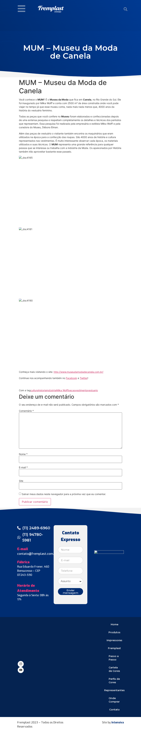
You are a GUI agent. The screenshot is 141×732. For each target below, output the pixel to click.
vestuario (93, 390)
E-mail (23, 467)
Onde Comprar (114, 700)
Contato (114, 709)
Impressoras (114, 640)
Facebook (71, 378)
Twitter (84, 378)
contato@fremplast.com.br (37, 554)
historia (42, 390)
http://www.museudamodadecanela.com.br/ (78, 371)
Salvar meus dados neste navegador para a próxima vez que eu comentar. (64, 494)
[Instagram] (21, 664)
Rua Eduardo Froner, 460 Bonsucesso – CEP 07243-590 (33, 571)
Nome (23, 454)
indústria (51, 390)
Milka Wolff (62, 390)
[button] (125, 9)
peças (71, 390)
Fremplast (114, 648)
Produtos (114, 632)
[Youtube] (21, 670)
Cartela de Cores (114, 669)
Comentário (26, 411)
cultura (34, 390)
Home (114, 624)
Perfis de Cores (114, 680)
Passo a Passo (114, 658)
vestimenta (81, 390)
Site (21, 481)
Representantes (114, 690)
